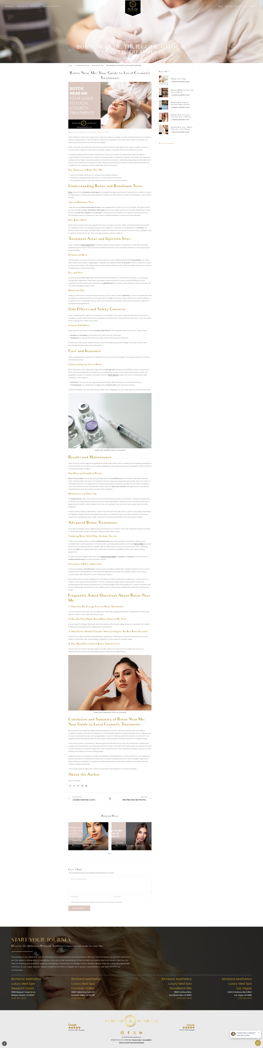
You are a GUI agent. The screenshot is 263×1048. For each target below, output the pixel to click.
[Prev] (191, 72)
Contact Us (252, 6)
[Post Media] (163, 80)
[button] (4, 1043)
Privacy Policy (137, 1040)
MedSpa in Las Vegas (178, 79)
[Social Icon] (70, 785)
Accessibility (147, 1040)
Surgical (34, 6)
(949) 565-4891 (78, 998)
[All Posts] (110, 798)
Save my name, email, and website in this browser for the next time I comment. (96, 902)
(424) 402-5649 (184, 998)
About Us (239, 6)
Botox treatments (87, 245)
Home (70, 65)
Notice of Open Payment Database (131, 1043)
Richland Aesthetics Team (181, 82)
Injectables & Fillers (97, 65)
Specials (229, 6)
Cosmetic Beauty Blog (82, 65)
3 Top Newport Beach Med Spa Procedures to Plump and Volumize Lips (86, 845)
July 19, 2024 (119, 843)
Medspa (8, 6)
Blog (221, 6)
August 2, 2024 (76, 840)
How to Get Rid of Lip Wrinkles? (129, 846)
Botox (70, 192)
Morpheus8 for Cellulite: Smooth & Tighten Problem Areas (180, 105)
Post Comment (78, 908)
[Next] (192, 72)
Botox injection (113, 375)
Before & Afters (50, 6)
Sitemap (128, 1040)
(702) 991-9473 (245, 998)
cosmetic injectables (108, 557)
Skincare (21, 6)
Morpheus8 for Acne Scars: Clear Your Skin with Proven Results (181, 117)
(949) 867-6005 (18, 998)
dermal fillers (139, 544)
